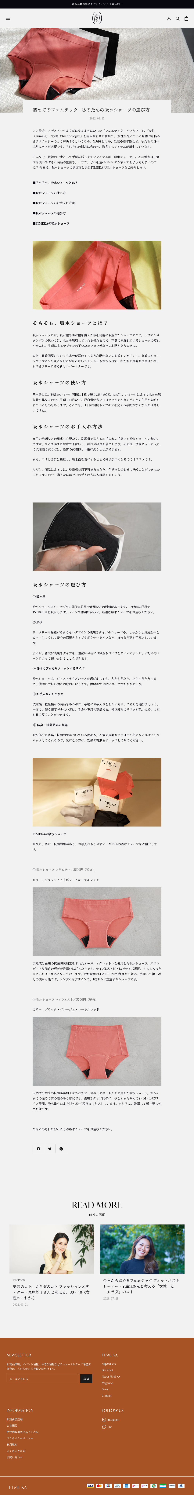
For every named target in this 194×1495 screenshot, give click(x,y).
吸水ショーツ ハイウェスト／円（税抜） (67, 999)
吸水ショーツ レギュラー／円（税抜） (65, 869)
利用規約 (12, 1444)
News (105, 1389)
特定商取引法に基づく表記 (22, 1432)
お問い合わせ (15, 1457)
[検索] (178, 18)
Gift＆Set (107, 1370)
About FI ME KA (111, 1376)
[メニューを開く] (8, 18)
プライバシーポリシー (20, 1438)
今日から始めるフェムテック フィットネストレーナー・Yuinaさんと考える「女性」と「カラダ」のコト (141, 1286)
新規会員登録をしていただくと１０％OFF (97, 4)
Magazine (107, 1383)
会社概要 (12, 1425)
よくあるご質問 (16, 1451)
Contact (106, 1395)
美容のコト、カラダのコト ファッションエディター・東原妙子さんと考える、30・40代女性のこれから (51, 1292)
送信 (86, 1379)
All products (109, 1364)
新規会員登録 (15, 1419)
